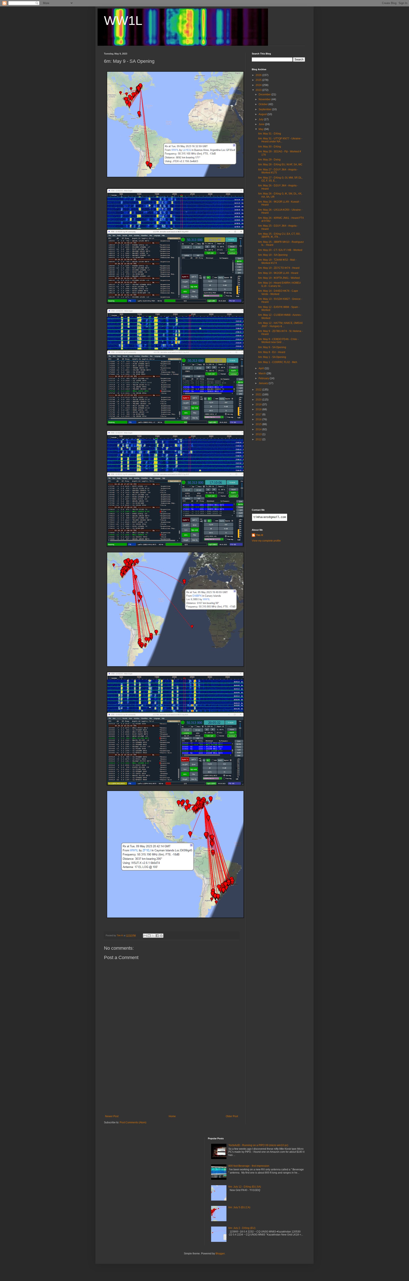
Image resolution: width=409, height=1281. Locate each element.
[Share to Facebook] (157, 936)
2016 (259, 419)
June (262, 124)
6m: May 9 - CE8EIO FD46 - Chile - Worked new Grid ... (278, 341)
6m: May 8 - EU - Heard (271, 352)
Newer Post (111, 1116)
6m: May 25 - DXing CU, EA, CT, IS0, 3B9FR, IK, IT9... (279, 235)
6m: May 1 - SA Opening (272, 357)
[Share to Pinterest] (161, 936)
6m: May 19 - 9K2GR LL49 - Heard (278, 273)
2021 (259, 394)
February (264, 378)
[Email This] (145, 936)
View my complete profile (266, 540)
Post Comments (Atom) (133, 1122)
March (262, 373)
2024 (259, 85)
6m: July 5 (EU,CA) (239, 1207)
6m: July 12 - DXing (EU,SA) (244, 1186)
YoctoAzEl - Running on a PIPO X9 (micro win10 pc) (258, 1145)
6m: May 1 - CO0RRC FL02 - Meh (277, 362)
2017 (259, 414)
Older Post (232, 1116)
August (263, 114)
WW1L (123, 20)
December (265, 94)
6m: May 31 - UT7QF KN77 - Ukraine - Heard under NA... (280, 140)
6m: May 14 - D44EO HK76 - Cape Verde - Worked (278, 292)
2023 (259, 90)
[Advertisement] (171, 1082)
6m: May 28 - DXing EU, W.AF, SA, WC (280, 164)
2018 (259, 409)
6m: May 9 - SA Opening (272, 347)
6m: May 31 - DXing (269, 133)
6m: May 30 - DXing (269, 146)
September (265, 109)
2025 (259, 80)
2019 (259, 404)
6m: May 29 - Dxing (269, 159)
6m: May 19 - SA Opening (273, 254)
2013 (259, 434)
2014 (259, 429)
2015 (259, 424)
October (263, 104)
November (265, 99)
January (264, 383)
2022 (259, 389)
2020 (259, 399)
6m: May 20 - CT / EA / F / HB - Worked (280, 250)
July (261, 119)
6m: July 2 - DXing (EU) (241, 1228)
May (261, 129)
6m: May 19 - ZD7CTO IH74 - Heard (279, 267)
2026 (259, 75)
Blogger (220, 1253)
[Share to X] (153, 936)
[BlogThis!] (149, 936)
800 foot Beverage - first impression (248, 1165)
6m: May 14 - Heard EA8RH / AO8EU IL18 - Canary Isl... (279, 284)
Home (172, 1116)
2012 (259, 439)
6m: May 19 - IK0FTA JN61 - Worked (279, 277)
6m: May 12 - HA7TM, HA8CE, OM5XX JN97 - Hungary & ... (280, 324)
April (262, 368)
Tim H (259, 535)
